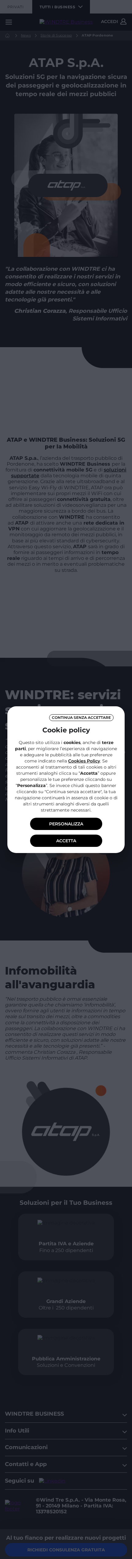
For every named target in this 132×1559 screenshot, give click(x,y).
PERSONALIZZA (66, 824)
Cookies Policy (84, 761)
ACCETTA (66, 840)
